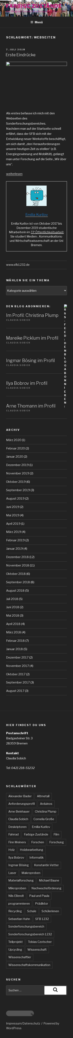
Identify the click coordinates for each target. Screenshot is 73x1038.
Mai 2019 (12, 515)
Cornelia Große (43, 819)
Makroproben (30, 873)
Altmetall (43, 796)
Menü (39, 22)
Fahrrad (13, 834)
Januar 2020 (14, 456)
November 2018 (17, 565)
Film (56, 834)
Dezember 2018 (17, 557)
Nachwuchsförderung (46, 888)
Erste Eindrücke (20, 54)
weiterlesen (14, 174)
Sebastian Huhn (19, 919)
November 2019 (17, 473)
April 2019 (13, 524)
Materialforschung (21, 880)
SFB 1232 (42, 919)
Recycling (15, 911)
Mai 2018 (12, 615)
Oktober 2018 (16, 574)
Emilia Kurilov (41, 827)
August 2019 (15, 498)
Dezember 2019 (17, 465)
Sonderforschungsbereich (26, 926)
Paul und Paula (39, 896)
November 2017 (17, 666)
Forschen (37, 842)
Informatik (36, 857)
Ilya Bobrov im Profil (26, 383)
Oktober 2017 (16, 674)
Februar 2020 (15, 448)
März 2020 (13, 440)
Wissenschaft (37, 949)
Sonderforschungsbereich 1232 (30, 934)
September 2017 (18, 682)
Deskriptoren (17, 827)
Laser (12, 873)
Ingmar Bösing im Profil (30, 360)
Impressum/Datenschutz (23, 1023)
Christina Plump (45, 811)
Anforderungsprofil (21, 804)
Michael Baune (49, 880)
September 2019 (18, 490)
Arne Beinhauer (19, 811)
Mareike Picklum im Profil (32, 338)
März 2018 (13, 632)
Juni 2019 (12, 507)
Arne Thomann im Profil (30, 406)
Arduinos (46, 804)
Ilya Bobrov (16, 857)
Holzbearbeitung (31, 850)
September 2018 (18, 582)
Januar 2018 (14, 649)
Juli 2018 (12, 599)
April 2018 (13, 624)
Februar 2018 (15, 641)
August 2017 (15, 691)
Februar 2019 (15, 540)
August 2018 (15, 590)
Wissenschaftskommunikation (29, 965)
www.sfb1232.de (18, 265)
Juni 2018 (12, 607)
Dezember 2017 (17, 657)
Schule (31, 911)
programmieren (19, 903)
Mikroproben (17, 888)
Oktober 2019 (16, 482)
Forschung (56, 842)
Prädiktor (41, 903)
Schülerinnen (50, 911)
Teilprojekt (15, 942)
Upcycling (15, 949)
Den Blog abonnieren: (28, 306)
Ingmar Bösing (18, 865)
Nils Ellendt (16, 896)
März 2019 (13, 532)
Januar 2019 (14, 549)
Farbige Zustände (34, 6)
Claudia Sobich (18, 819)
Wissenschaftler (19, 957)
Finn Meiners (17, 842)
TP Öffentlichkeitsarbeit (47, 232)
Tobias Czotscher (40, 942)
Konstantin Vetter (46, 865)
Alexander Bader (20, 796)
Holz (11, 850)
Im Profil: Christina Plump (32, 315)
